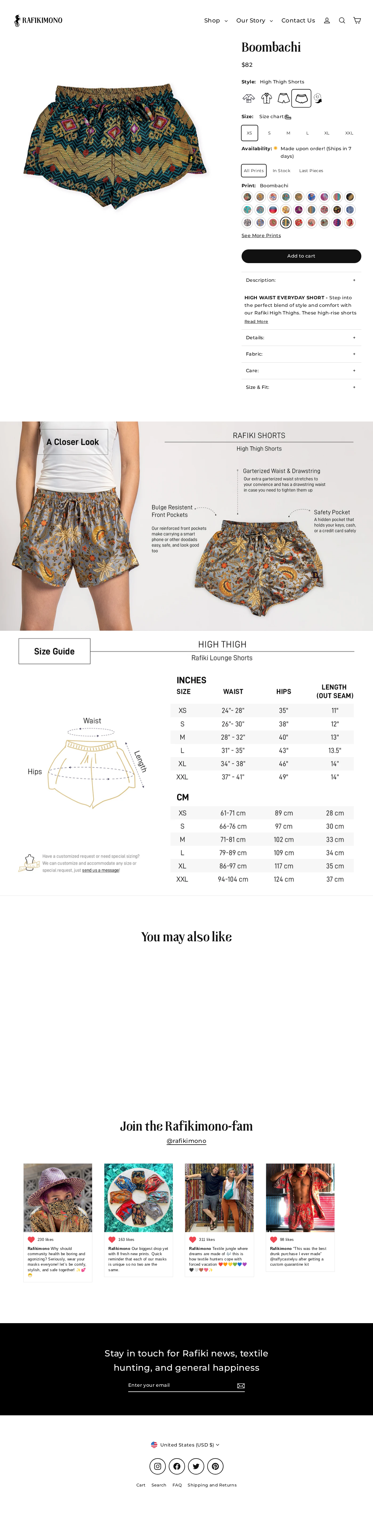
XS (249, 133)
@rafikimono (186, 1140)
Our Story (251, 20)
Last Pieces (311, 170)
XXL (349, 133)
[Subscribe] (240, 1385)
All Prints (254, 170)
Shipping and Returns (212, 1485)
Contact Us (298, 20)
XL (327, 133)
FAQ (177, 1485)
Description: (261, 280)
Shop (213, 20)
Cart (141, 1485)
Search (159, 1485)
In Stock (281, 170)
